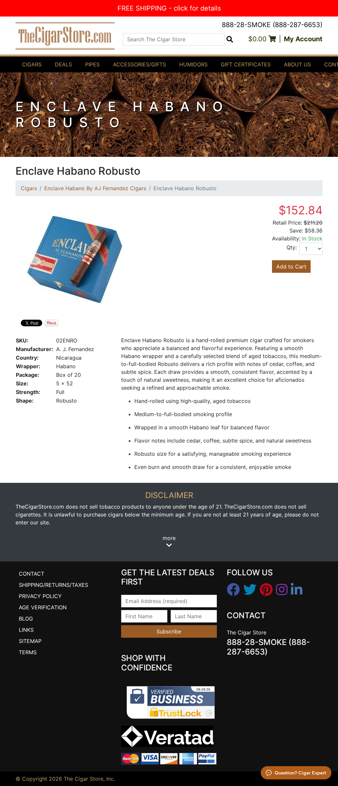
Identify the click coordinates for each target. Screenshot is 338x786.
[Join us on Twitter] (249, 590)
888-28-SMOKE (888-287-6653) (272, 25)
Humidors (193, 64)
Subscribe (168, 631)
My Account (303, 39)
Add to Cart (291, 266)
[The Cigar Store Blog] (296, 590)
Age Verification (43, 607)
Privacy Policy (40, 596)
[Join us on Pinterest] (266, 590)
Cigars (32, 64)
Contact (31, 573)
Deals (63, 64)
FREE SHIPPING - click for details (169, 8)
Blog (26, 618)
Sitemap (30, 641)
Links (26, 629)
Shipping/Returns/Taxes (53, 585)
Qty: (292, 247)
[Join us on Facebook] (233, 590)
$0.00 (258, 39)
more (169, 538)
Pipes (92, 64)
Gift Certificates (246, 64)
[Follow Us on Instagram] (281, 590)
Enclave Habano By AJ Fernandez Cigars (95, 188)
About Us (297, 64)
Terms (28, 652)
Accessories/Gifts (139, 64)
